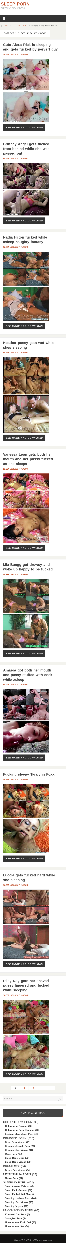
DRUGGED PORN (14, 1138)
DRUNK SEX (11, 1166)
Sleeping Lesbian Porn (17, 1198)
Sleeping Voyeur (14, 1206)
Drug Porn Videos (15, 1142)
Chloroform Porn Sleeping (19, 1130)
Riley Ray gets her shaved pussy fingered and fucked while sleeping (26, 985)
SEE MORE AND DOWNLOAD (24, 127)
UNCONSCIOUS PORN (18, 1210)
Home (6, 26)
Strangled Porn (13, 1218)
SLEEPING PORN (20, 26)
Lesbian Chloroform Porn (19, 1134)
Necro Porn (11, 1178)
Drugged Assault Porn (17, 1146)
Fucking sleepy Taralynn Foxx (28, 774)
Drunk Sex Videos (15, 1170)
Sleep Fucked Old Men (18, 1194)
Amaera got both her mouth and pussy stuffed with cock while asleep (27, 675)
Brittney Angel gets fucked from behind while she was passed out (26, 148)
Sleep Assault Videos (15, 54)
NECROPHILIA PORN (17, 1174)
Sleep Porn (15, 4)
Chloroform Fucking (16, 1126)
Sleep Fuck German (16, 1190)
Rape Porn (11, 1154)
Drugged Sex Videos (16, 1150)
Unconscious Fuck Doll (18, 1222)
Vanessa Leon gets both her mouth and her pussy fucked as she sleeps (28, 459)
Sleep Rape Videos (15, 1162)
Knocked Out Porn (15, 1214)
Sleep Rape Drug (14, 1158)
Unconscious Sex (14, 1226)
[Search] (59, 1099)
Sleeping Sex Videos (16, 1202)
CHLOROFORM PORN (17, 1122)
